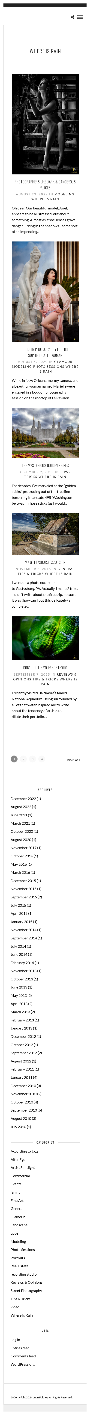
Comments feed (23, 1356)
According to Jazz (24, 1151)
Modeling (64, 194)
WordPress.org (23, 1364)
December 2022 (23, 798)
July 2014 (18, 946)
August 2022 (21, 806)
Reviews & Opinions (26, 1282)
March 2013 (20, 1011)
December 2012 (23, 1036)
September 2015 (24, 897)
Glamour (63, 362)
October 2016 (22, 856)
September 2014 (24, 938)
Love (14, 1233)
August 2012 (21, 1061)
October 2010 (22, 1102)
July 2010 (18, 1126)
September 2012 (24, 1052)
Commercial (20, 1176)
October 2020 (22, 831)
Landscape (19, 1225)
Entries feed (20, 1348)
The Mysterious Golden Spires (45, 465)
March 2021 (20, 823)
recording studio (24, 1274)
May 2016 (19, 864)
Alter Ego (18, 1159)
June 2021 (19, 815)
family (15, 1192)
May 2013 (19, 995)
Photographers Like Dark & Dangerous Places (45, 185)
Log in (15, 1339)
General (66, 569)
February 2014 (22, 962)
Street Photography (26, 1290)
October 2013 (22, 979)
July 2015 (18, 905)
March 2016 (20, 872)
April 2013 (19, 1003)
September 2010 (24, 1110)
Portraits (18, 1258)
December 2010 (23, 1085)
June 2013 (19, 987)
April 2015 (19, 913)
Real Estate (19, 1266)
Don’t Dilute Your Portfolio (45, 668)
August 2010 (21, 1118)
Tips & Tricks (31, 574)
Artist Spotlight (23, 1167)
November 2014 (23, 929)
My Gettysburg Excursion (45, 562)
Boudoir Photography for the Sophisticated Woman (45, 352)
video (15, 1307)
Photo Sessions (48, 366)
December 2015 (23, 880)
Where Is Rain (45, 199)
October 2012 (22, 1044)
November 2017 (23, 847)
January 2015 (21, 921)
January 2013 (21, 1028)
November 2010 (23, 1093)
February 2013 (22, 1020)
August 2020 (21, 839)
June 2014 (19, 954)
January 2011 (21, 1077)
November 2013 (23, 970)
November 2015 (23, 888)
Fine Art (17, 1200)
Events (16, 1184)
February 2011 (22, 1069)
